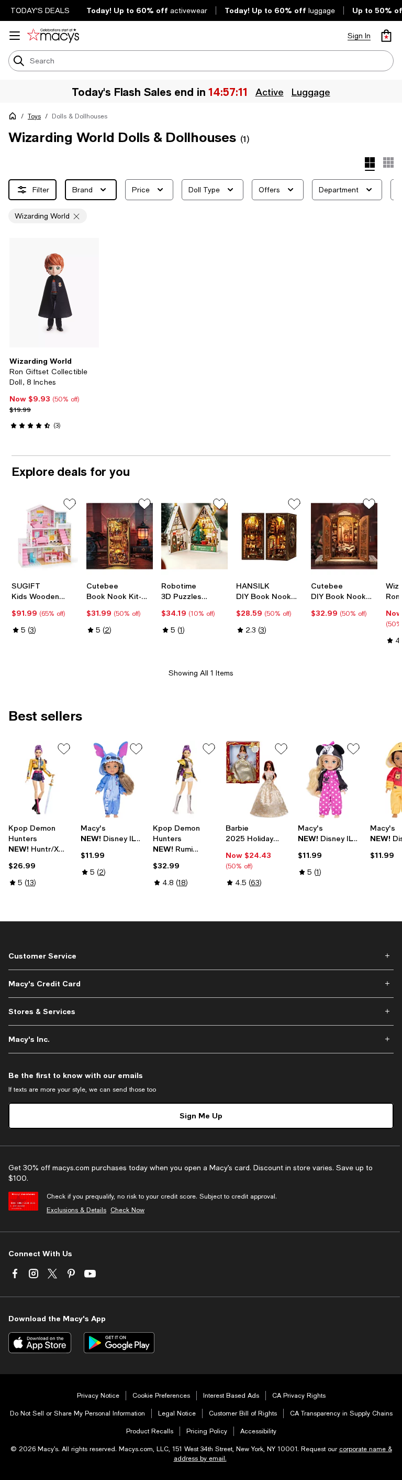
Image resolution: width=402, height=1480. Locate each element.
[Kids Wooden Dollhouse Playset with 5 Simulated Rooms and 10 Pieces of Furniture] (45, 536)
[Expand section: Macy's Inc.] (201, 1039)
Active (270, 91)
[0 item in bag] (386, 35)
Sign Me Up (201, 1115)
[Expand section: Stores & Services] (201, 1011)
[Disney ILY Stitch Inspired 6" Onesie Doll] (112, 780)
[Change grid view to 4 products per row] (370, 164)
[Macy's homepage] (14, 118)
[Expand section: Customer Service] (201, 956)
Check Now (127, 1210)
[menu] (14, 35)
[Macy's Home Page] (53, 35)
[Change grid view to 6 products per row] (388, 162)
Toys (34, 116)
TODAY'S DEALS (40, 10)
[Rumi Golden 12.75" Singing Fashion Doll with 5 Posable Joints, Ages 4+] (185, 780)
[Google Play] (119, 1342)
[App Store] (39, 1342)
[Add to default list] (69, 504)
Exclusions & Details (76, 1210)
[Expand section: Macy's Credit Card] (201, 983)
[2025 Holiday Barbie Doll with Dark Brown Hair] (257, 780)
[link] (54, 393)
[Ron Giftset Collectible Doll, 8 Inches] (54, 292)
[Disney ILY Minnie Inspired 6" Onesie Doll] (330, 780)
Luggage (312, 91)
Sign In (359, 35)
